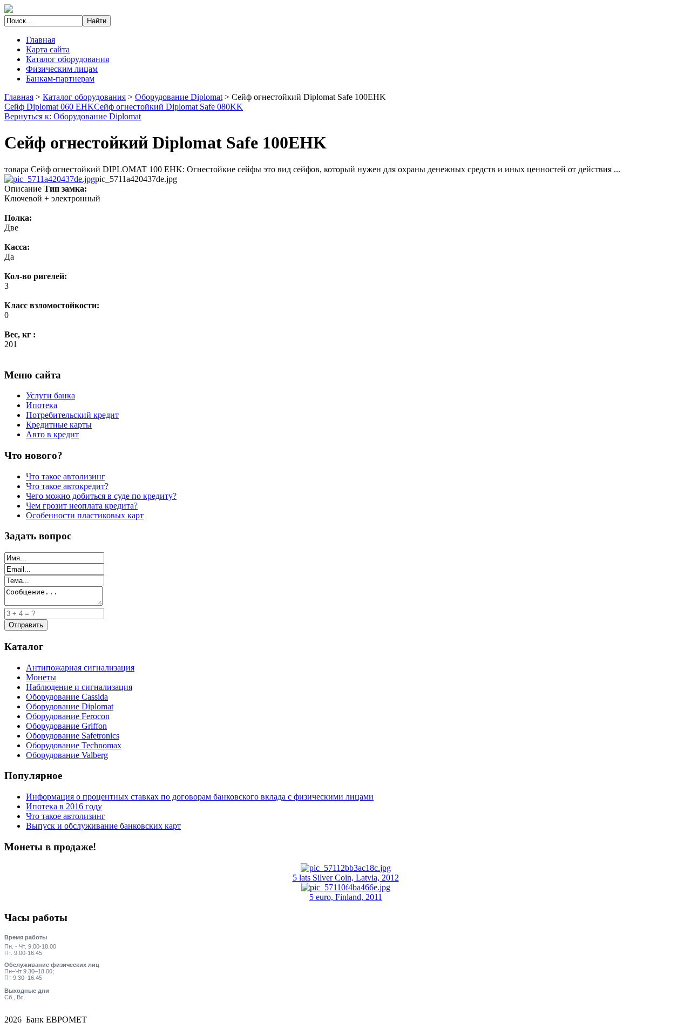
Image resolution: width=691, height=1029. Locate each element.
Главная (40, 39)
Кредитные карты (59, 424)
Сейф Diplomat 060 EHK (49, 106)
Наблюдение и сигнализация (79, 687)
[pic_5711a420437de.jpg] (49, 179)
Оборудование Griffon (66, 725)
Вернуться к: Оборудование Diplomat (72, 116)
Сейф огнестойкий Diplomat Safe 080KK (168, 106)
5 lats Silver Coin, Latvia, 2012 (346, 877)
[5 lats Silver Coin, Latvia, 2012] (346, 867)
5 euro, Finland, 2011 (345, 897)
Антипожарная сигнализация (80, 667)
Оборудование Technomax (73, 745)
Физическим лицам (62, 68)
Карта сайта (48, 49)
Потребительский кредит (72, 414)
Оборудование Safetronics (72, 735)
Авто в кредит (52, 434)
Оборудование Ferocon (68, 716)
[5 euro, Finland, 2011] (345, 887)
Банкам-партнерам (60, 78)
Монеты (41, 677)
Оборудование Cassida (67, 696)
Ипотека (41, 405)
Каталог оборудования (67, 59)
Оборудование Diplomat (178, 96)
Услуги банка (50, 395)
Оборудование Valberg (67, 755)
